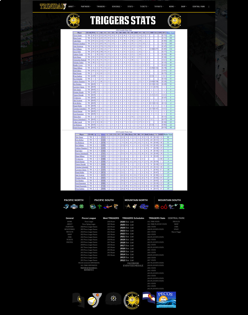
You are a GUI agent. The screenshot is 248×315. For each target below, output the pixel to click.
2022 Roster (111, 232)
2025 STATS (151, 232)
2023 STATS (151, 240)
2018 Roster (111, 240)
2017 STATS (151, 260)
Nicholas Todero (78, 62)
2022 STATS (151, 245)
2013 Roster (111, 252)
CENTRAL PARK (199, 6)
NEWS (171, 6)
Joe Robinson (77, 125)
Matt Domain (77, 73)
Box (124, 222)
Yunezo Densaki (78, 95)
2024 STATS (151, 234)
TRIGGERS (101, 6)
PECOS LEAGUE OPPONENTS (88, 263)
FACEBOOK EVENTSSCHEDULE (133, 264)
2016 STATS (151, 268)
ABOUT (71, 6)
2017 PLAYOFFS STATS (155, 263)
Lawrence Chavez (78, 87)
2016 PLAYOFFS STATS (155, 265)
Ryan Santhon (77, 76)
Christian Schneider (79, 109)
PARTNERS (85, 6)
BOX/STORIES (70, 229)
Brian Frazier (77, 38)
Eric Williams (77, 49)
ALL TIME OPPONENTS (89, 265)
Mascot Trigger (176, 232)
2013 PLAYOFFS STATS (155, 281)
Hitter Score (171, 33)
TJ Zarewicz (77, 98)
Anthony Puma (78, 54)
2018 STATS (151, 258)
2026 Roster (111, 222)
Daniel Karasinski (78, 127)
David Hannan (77, 111)
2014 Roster (111, 250)
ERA (103, 134)
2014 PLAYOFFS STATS (155, 278)
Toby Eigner (77, 90)
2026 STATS (151, 227)
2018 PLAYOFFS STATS (155, 255)
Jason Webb (77, 52)
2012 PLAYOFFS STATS (155, 289)
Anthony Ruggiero (79, 81)
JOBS (70, 237)
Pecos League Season (89, 227)
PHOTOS (70, 242)
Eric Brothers (77, 84)
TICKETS (143, 6)
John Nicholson (78, 46)
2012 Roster (111, 255)
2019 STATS (151, 252)
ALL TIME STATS (153, 222)
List (131, 222)
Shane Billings (77, 68)
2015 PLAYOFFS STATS (155, 273)
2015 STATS (151, 271)
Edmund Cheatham (79, 44)
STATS (130, 6)
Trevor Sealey (77, 35)
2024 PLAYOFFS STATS (155, 237)
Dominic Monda (78, 92)
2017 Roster (111, 242)
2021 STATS (151, 250)
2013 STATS (151, 283)
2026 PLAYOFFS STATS (155, 229)
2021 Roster (111, 234)
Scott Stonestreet (78, 114)
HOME (69, 222)
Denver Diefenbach (79, 119)
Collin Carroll (77, 122)
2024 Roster (111, 227)
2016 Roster (111, 245)
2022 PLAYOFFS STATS (155, 247)
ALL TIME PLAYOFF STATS (157, 224)
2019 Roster (111, 237)
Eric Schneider (77, 79)
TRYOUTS (158, 6)
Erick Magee (77, 57)
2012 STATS (151, 286)
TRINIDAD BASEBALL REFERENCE (88, 269)
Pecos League (89, 222)
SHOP (183, 6)
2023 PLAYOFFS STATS (155, 242)
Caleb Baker (77, 41)
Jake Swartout (77, 100)
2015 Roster (111, 247)
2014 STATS (151, 276)
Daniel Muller (77, 106)
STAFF (176, 229)
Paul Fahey (79, 151)
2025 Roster (111, 224)
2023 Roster (111, 229)
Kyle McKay (77, 103)
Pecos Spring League (88, 224)
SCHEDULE (116, 6)
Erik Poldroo (77, 71)
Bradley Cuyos (78, 65)
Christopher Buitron (79, 60)
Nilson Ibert (77, 117)
